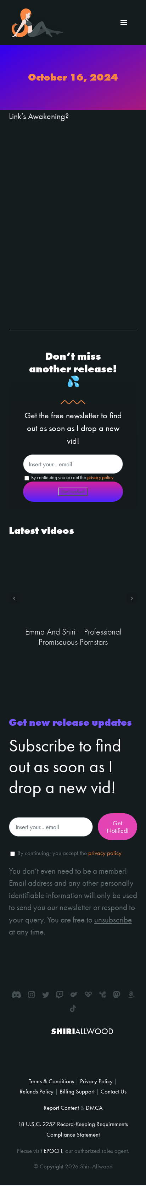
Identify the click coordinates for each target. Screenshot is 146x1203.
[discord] (16, 994)
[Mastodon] (116, 994)
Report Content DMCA (73, 1107)
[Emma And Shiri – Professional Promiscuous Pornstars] (73, 583)
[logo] (37, 11)
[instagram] (31, 994)
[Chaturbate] (102, 994)
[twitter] (45, 994)
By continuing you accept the (71, 477)
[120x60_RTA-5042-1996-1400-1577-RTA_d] (87, 1054)
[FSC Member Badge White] (55, 1047)
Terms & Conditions (51, 1081)
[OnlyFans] (74, 994)
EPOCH (53, 1151)
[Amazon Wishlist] (130, 994)
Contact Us (114, 1091)
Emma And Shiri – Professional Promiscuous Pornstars (73, 636)
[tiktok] (73, 1008)
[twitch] (59, 994)
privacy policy (100, 477)
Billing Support (77, 1091)
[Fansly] (88, 994)
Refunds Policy (36, 1091)
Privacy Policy (96, 1081)
